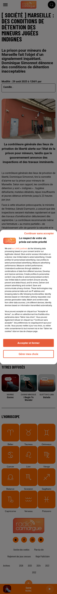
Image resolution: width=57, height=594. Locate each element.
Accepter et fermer (28, 343)
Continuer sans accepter (39, 233)
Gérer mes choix (28, 354)
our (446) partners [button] (19, 248)
